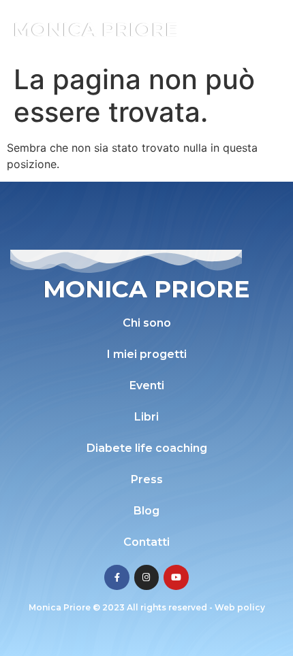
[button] (264, 29)
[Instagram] (146, 577)
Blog (146, 510)
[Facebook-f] (116, 577)
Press (147, 479)
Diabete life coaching (147, 448)
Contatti (146, 542)
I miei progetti (147, 354)
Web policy (240, 607)
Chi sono (147, 322)
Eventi (146, 385)
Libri (146, 416)
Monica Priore (96, 29)
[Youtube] (176, 577)
